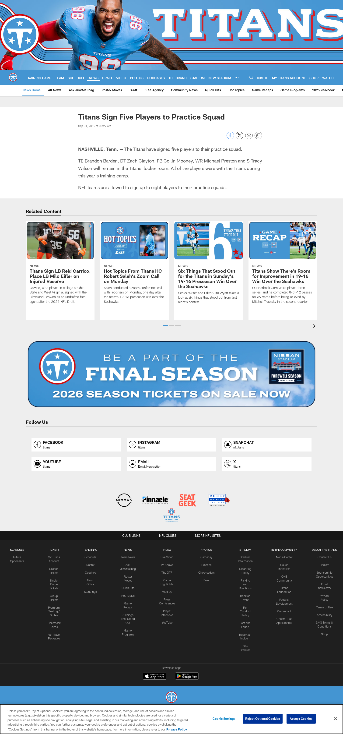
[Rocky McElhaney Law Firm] (218, 500)
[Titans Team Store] (171, 515)
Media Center (284, 557)
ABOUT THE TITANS (324, 549)
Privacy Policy (176, 729)
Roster (90, 564)
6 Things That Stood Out (128, 619)
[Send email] (249, 138)
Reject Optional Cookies (262, 718)
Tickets (54, 549)
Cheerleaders (206, 572)
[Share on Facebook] (230, 138)
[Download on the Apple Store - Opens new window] (155, 677)
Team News (128, 557)
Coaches (90, 572)
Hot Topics (128, 595)
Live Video (167, 557)
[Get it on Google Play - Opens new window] (187, 678)
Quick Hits (128, 587)
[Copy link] (258, 136)
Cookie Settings (224, 718)
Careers (324, 564)
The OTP (166, 572)
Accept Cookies (301, 718)
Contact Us (325, 557)
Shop (324, 634)
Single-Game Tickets (54, 584)
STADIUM (245, 549)
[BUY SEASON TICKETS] (171, 374)
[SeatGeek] (187, 500)
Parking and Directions (245, 584)
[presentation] (315, 326)
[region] (171, 719)
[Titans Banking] (156, 500)
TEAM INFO (90, 549)
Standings (90, 591)
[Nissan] (124, 500)
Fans (206, 580)
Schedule (17, 549)
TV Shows (167, 564)
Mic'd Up (167, 591)
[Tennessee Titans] (171, 698)
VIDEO (167, 549)
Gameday (206, 557)
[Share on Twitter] (239, 138)
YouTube (167, 622)
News (128, 549)
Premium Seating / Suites (54, 611)
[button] (165, 325)
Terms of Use (324, 607)
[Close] (335, 719)
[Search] (251, 77)
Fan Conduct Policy (245, 611)
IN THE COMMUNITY (284, 549)
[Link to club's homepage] (13, 77)
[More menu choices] (236, 77)
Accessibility (324, 615)
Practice (206, 564)
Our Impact (284, 611)
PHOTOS (206, 549)
